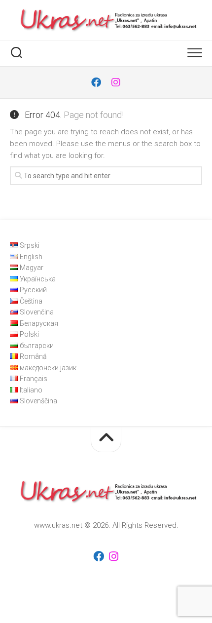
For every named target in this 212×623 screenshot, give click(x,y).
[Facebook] (96, 82)
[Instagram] (116, 82)
